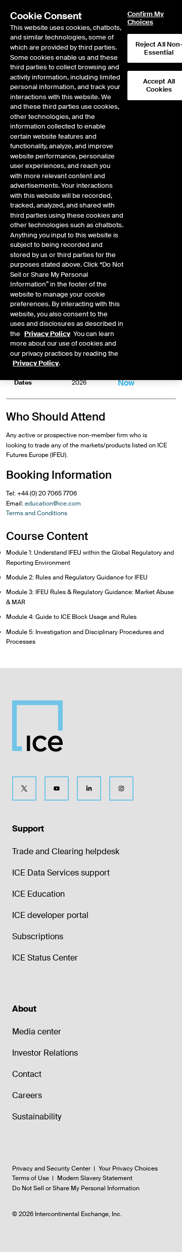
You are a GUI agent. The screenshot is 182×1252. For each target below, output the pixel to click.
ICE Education (38, 894)
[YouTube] (56, 788)
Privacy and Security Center (51, 1168)
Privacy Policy (47, 333)
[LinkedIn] (89, 788)
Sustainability (36, 1116)
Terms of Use (30, 1178)
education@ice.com (53, 503)
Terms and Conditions (36, 513)
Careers (27, 1095)
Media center (36, 1031)
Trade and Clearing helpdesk (65, 851)
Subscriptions (37, 936)
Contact (26, 1074)
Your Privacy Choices (128, 1168)
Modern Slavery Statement (94, 1178)
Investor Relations (45, 1053)
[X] (24, 788)
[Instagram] (121, 788)
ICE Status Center (45, 957)
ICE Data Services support (61, 872)
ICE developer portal (50, 915)
